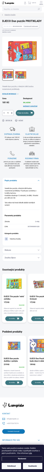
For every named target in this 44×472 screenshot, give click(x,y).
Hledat (39, 9)
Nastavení (22, 459)
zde (30, 453)
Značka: (6, 32)
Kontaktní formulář (13, 431)
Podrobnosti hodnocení (31, 26)
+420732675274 (13, 423)
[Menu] (41, 3)
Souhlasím (32, 466)
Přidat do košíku (23, 113)
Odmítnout (11, 466)
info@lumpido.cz (13, 419)
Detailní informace (9, 94)
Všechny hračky (15, 239)
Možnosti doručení (30, 106)
